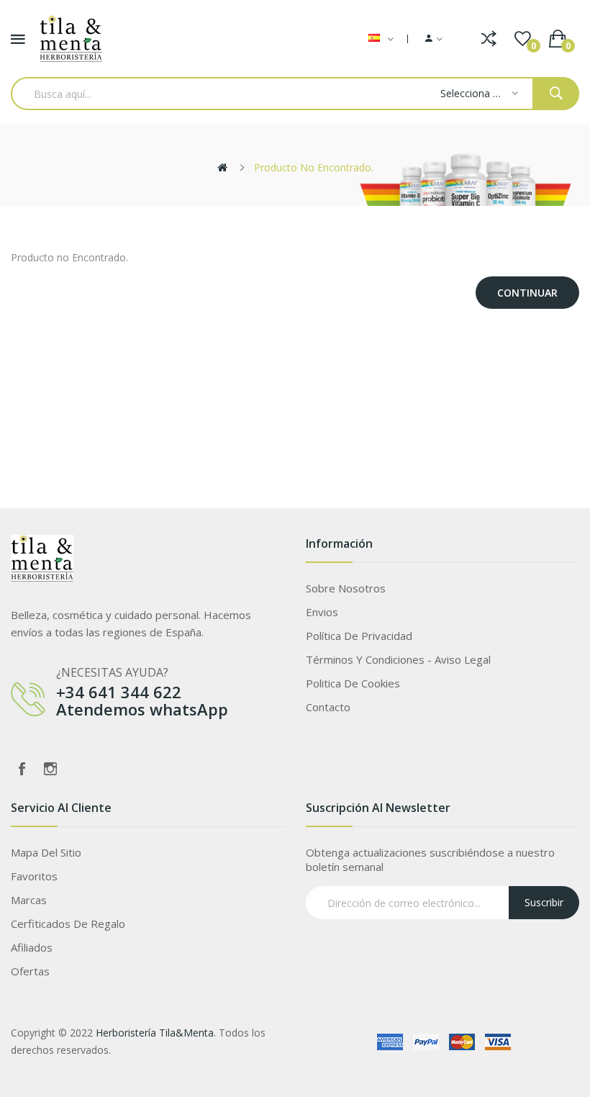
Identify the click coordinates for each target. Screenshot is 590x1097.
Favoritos (34, 876)
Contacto (328, 707)
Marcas (29, 900)
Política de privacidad (359, 635)
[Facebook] (21, 768)
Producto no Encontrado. (313, 167)
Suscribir (544, 902)
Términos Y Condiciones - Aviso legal (398, 659)
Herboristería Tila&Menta (155, 1032)
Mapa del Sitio (46, 852)
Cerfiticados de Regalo (68, 923)
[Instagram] (50, 768)
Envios (322, 612)
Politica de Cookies (353, 683)
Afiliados (32, 947)
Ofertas (30, 971)
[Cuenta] (433, 38)
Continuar (527, 292)
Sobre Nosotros (346, 588)
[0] (522, 38)
